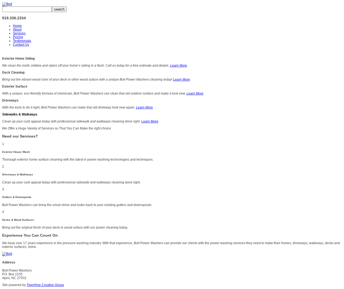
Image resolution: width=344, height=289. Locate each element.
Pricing (18, 37)
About (17, 29)
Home (17, 26)
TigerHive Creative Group (45, 285)
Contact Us (21, 44)
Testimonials (22, 41)
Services (19, 33)
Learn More (178, 65)
